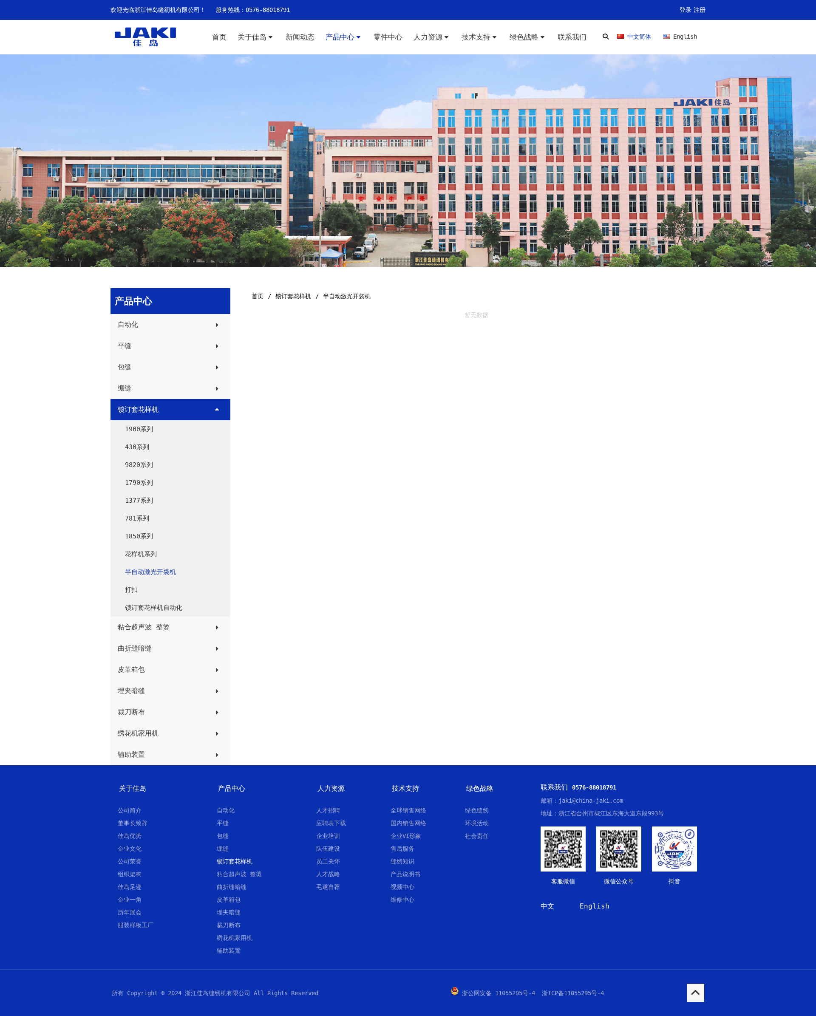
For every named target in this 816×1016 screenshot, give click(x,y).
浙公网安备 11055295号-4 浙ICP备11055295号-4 (533, 993)
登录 (685, 9)
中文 (547, 906)
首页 (258, 296)
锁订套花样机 (293, 296)
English (594, 906)
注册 (700, 9)
